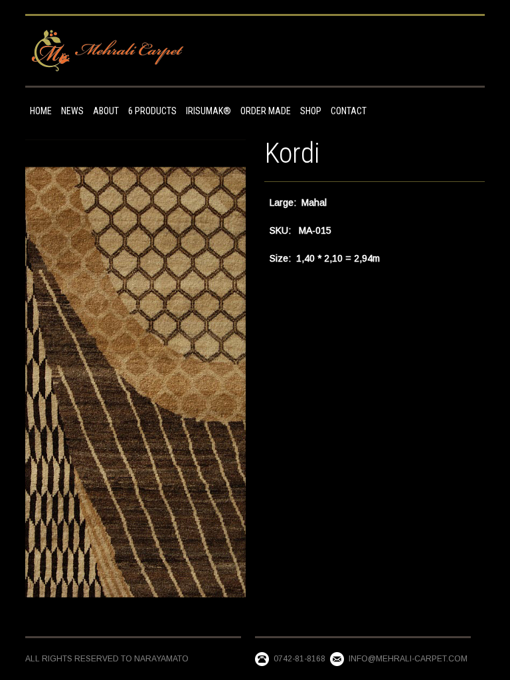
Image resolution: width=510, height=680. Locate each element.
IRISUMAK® (208, 111)
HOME (41, 111)
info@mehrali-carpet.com (408, 658)
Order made (265, 111)
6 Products (152, 111)
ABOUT (106, 111)
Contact (349, 111)
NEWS (72, 111)
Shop (310, 111)
